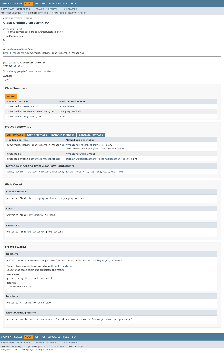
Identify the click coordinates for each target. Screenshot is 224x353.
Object (18, 65)
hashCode (57, 171)
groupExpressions (70, 111)
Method (43, 13)
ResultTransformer (14, 53)
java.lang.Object (12, 29)
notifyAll (82, 171)
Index (65, 3)
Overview (6, 3)
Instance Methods (62, 135)
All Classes (70, 9)
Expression (26, 106)
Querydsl (30, 349)
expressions (67, 106)
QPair (30, 116)
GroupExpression (36, 111)
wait (106, 171)
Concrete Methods (91, 135)
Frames (40, 9)
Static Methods (37, 135)
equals (19, 171)
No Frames (52, 9)
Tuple (56, 159)
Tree (43, 3)
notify (69, 171)
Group (82, 154)
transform (72, 145)
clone (9, 171)
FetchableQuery (88, 145)
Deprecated (54, 3)
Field (24, 13)
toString (95, 171)
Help (73, 3)
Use (36, 3)
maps (62, 116)
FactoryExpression (40, 159)
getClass (44, 171)
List (22, 111)
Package (17, 3)
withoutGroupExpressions (81, 159)
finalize (31, 171)
